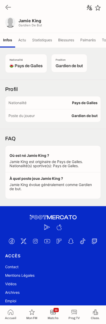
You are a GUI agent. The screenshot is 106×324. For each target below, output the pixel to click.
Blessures (66, 40)
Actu (22, 40)
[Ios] (59, 227)
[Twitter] (23, 241)
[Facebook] (11, 241)
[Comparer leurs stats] (89, 8)
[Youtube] (47, 241)
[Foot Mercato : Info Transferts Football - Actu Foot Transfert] (53, 217)
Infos (7, 40)
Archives (12, 292)
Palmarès (88, 40)
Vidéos (10, 284)
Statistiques (42, 40)
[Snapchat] (71, 241)
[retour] (8, 7)
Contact (12, 267)
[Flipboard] (59, 241)
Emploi (10, 301)
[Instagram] (35, 241)
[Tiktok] (82, 241)
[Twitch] (94, 241)
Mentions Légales (19, 275)
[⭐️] (98, 8)
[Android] (47, 227)
